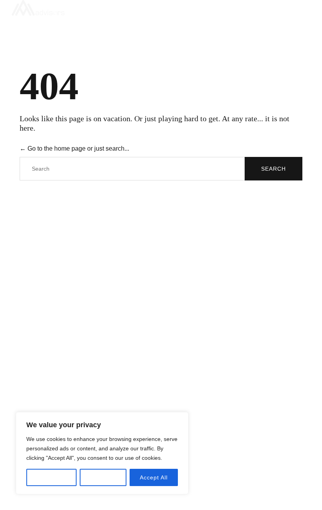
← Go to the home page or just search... (74, 148)
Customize (51, 477)
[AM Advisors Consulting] (157, 8)
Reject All (103, 477)
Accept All (154, 477)
